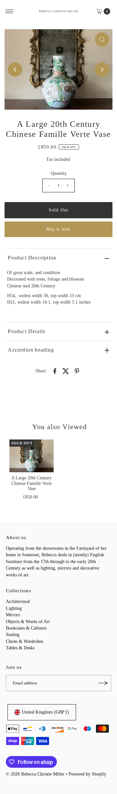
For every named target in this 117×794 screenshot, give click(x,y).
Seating (13, 634)
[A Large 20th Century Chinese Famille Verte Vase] (31, 456)
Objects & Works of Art (28, 621)
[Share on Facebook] (55, 371)
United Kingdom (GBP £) (45, 712)
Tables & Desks (20, 647)
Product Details (26, 331)
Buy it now (58, 229)
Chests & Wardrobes (24, 641)
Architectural (18, 601)
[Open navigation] (10, 11)
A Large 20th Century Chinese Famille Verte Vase (31, 483)
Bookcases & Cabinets (26, 628)
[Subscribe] (103, 683)
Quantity (59, 173)
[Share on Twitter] (66, 371)
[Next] (102, 69)
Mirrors (13, 614)
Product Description (32, 257)
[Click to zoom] (102, 39)
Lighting (14, 608)
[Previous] (15, 69)
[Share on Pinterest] (77, 371)
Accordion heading (31, 350)
